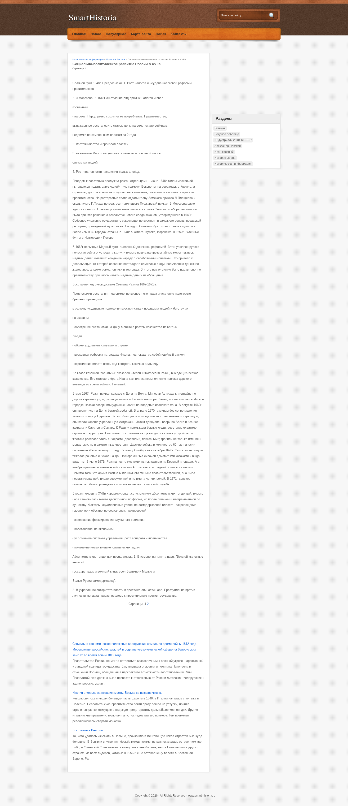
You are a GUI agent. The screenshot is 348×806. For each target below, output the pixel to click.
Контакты (179, 34)
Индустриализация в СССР (233, 140)
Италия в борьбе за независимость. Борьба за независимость (117, 692)
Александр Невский (227, 146)
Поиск (161, 34)
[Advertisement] (127, 620)
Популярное (116, 34)
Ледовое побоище (226, 134)
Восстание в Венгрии (87, 730)
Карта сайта (141, 34)
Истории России (115, 59)
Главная (79, 34)
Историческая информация (87, 59)
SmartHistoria (93, 17)
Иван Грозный (224, 152)
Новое (95, 34)
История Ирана (225, 157)
